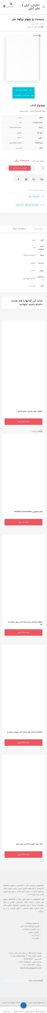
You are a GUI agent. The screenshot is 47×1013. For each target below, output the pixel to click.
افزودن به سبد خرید (20, 168)
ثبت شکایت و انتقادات (31, 929)
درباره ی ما (35, 935)
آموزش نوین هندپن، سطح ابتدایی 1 (29, 411)
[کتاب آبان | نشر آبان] (31, 7)
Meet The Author (19, 229)
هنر (29, 196)
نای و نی (30, 27)
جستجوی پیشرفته (32, 923)
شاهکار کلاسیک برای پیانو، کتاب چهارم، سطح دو (24, 732)
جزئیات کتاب (38, 229)
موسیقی (36, 196)
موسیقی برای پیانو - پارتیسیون (27, 205)
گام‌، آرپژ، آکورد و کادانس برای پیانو (29, 844)
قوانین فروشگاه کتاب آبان (29, 926)
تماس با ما (35, 938)
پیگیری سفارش (33, 932)
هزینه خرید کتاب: (37, 161)
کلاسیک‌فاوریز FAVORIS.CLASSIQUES (28, 512)
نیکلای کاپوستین (38, 24)
